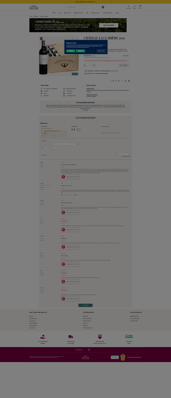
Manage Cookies (101, 50)
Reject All (80, 50)
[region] (86, 47)
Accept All (71, 50)
